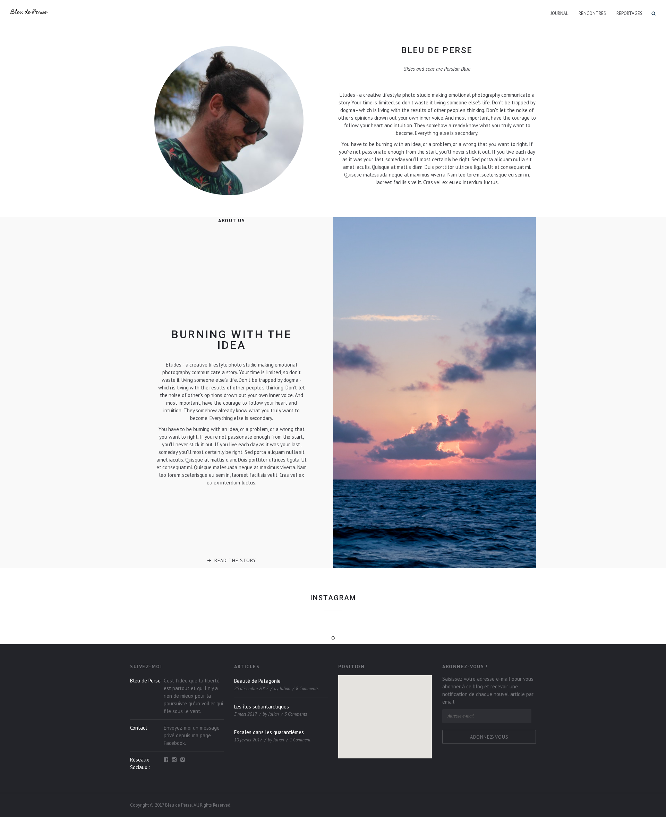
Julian (285, 688)
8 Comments (307, 688)
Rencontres (592, 13)
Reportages (629, 13)
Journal (559, 13)
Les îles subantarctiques (261, 706)
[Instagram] (174, 760)
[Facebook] (166, 760)
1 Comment (300, 740)
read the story (235, 560)
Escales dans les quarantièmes (269, 732)
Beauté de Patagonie (257, 681)
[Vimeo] (182, 760)
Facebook (174, 743)
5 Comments (295, 714)
